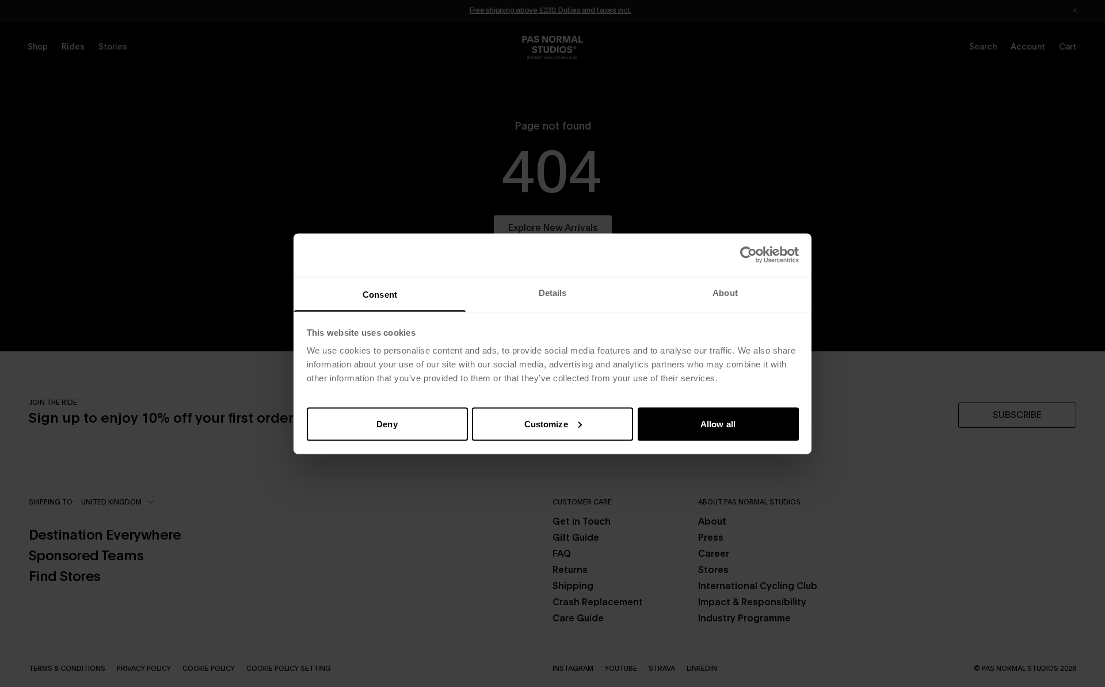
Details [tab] (553, 292)
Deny (386, 423)
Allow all (718, 423)
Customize (546, 423)
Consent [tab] (380, 294)
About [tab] (725, 292)
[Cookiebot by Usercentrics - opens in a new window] (748, 255)
